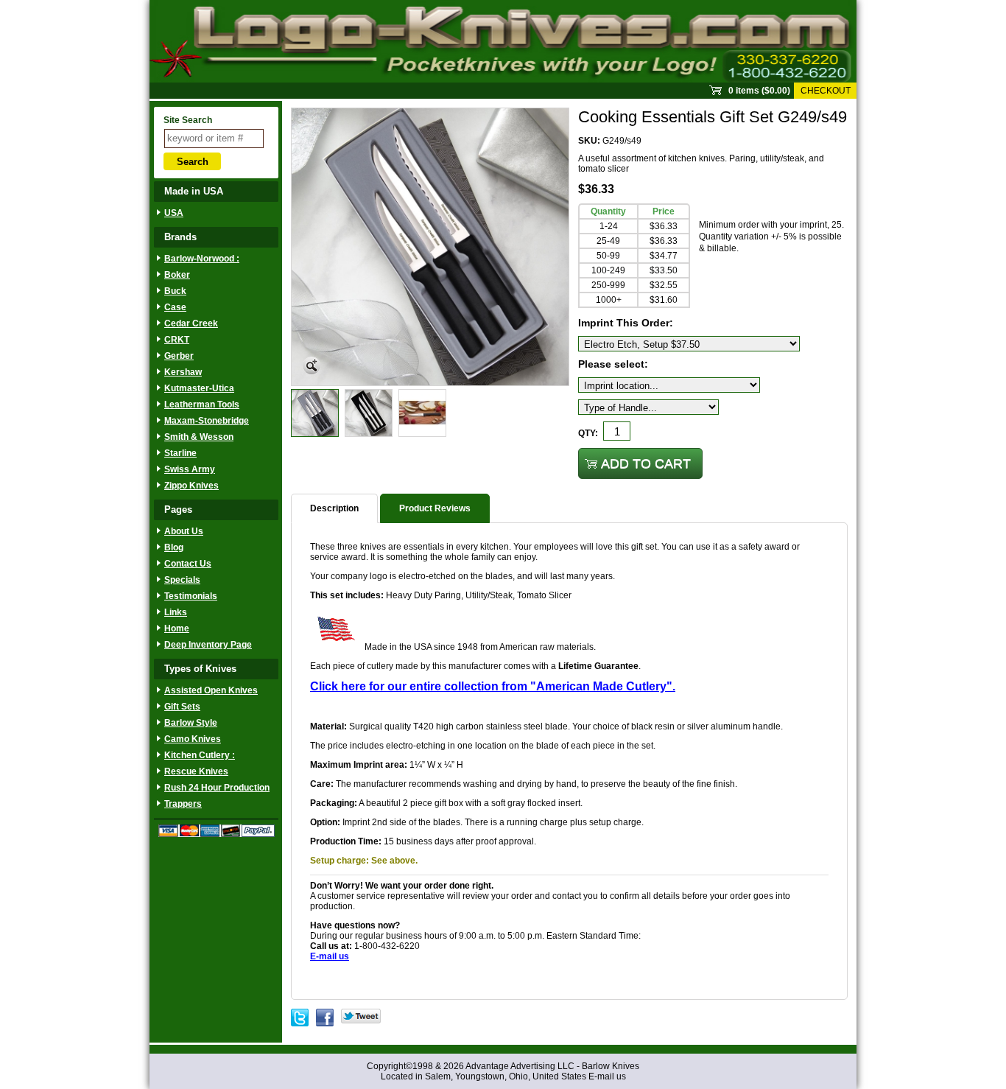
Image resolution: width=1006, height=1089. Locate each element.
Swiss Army (189, 469)
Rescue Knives (196, 771)
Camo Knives (192, 739)
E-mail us (607, 1076)
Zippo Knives (191, 485)
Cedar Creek (191, 323)
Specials (182, 580)
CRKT (176, 340)
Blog (173, 547)
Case (175, 307)
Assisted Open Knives (211, 690)
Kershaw (183, 372)
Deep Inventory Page (208, 645)
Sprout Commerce (503, 41)
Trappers (183, 804)
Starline (180, 453)
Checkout (826, 90)
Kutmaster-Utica (199, 388)
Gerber (179, 356)
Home (176, 628)
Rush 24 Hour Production (217, 787)
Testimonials (190, 596)
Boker (177, 275)
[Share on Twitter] (361, 1014)
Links (175, 612)
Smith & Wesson (198, 437)
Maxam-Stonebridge (206, 421)
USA (173, 213)
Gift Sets (182, 706)
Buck (175, 291)
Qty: (588, 433)
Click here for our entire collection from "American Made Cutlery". (492, 686)
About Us (183, 531)
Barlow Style (190, 723)
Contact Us (187, 563)
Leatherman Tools (201, 404)
